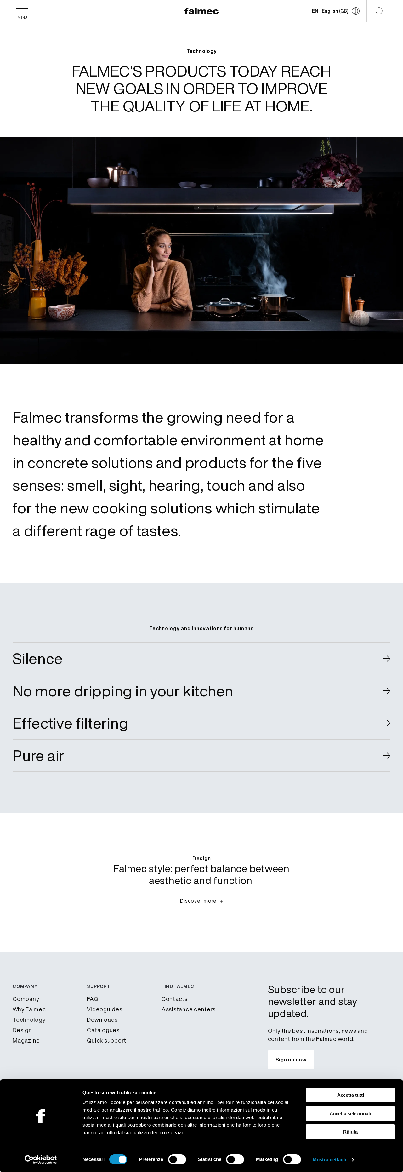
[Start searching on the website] (379, 11)
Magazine (26, 1040)
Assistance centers (189, 1009)
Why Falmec (29, 1009)
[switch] (177, 1159)
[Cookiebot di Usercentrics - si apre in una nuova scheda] (40, 1159)
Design (22, 1030)
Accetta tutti (350, 1095)
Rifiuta (350, 1132)
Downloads (102, 1019)
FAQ (92, 999)
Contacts (175, 999)
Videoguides (104, 1009)
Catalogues (103, 1030)
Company (26, 999)
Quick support (106, 1040)
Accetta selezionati (350, 1113)
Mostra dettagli (329, 1159)
